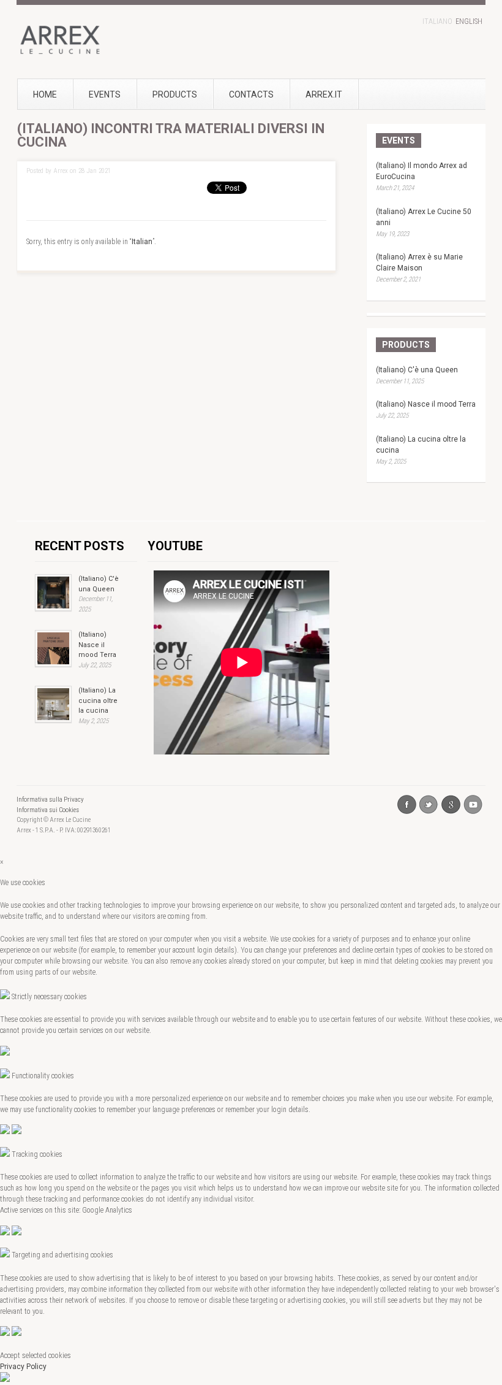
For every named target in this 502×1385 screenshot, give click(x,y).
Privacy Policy (23, 1366)
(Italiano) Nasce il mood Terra (426, 404)
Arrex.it (323, 94)
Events (105, 94)
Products (174, 94)
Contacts (251, 94)
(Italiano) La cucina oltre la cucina (98, 700)
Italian (142, 241)
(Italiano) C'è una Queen (417, 370)
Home (45, 94)
